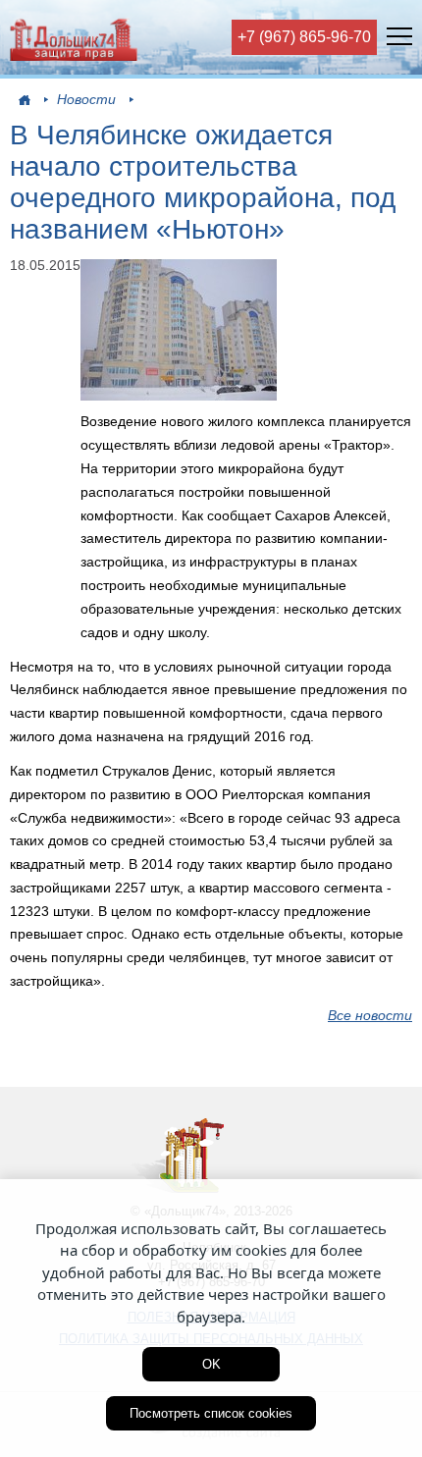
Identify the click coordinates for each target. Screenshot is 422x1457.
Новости (86, 99)
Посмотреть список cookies (211, 1413)
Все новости (370, 1015)
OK (211, 1364)
